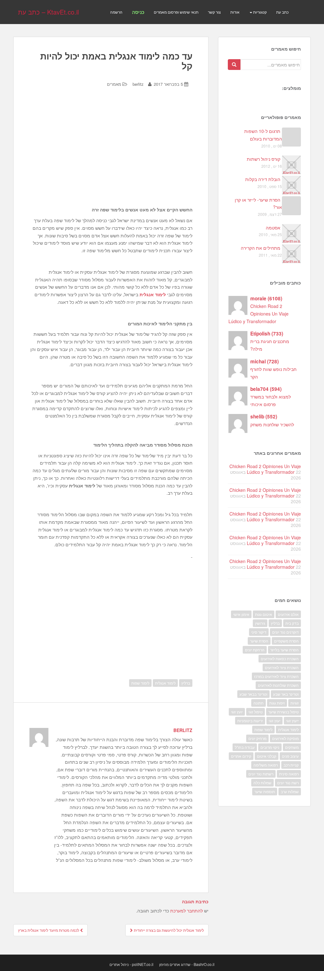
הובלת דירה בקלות (262, 179)
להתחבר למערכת (186, 910)
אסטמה (273, 227)
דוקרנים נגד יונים (285, 632)
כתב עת (282, 12)
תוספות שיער (264, 791)
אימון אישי (241, 614)
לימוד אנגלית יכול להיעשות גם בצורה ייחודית (168, 930)
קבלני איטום (266, 756)
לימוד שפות (140, 683)
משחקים (292, 747)
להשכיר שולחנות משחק (272, 424)
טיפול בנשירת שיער (283, 711)
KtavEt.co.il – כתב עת (48, 11)
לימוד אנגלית (153, 294)
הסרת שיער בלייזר (284, 649)
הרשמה (116, 12)
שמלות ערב (290, 791)
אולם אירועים (288, 614)
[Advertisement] (110, 146)
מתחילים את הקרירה (260, 248)
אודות (235, 12)
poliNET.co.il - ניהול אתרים (131, 964)
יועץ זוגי (237, 711)
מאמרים (114, 84)
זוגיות (294, 702)
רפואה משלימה (265, 764)
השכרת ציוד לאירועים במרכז (276, 676)
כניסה (138, 12)
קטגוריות (259, 12)
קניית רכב (291, 764)
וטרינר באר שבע (286, 694)
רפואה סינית (289, 773)
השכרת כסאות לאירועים (280, 658)
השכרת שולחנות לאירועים (278, 685)
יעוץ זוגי (274, 720)
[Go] (234, 64)
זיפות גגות (277, 702)
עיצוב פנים (290, 756)
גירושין (260, 623)
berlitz (138, 84)
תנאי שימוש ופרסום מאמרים (176, 12)
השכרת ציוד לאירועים (282, 667)
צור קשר (214, 12)
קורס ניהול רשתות (263, 159)
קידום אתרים (241, 756)
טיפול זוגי (255, 711)
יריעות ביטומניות (250, 720)
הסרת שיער (259, 640)
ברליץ (185, 683)
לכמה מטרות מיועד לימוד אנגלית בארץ (49, 930)
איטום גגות (263, 614)
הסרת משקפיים (286, 640)
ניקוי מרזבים (269, 747)
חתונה (258, 702)
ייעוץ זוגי (292, 720)
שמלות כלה (262, 782)
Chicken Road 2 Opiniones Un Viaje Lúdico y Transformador (258, 313)
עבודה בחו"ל (245, 747)
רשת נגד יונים (288, 782)
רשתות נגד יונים (260, 773)
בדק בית (292, 623)
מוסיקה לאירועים (285, 738)
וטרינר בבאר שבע (253, 694)
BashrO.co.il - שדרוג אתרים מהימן (187, 964)
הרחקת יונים (255, 649)
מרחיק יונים (257, 738)
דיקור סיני (258, 632)
